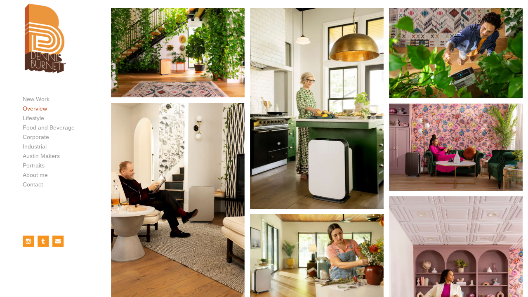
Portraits (34, 165)
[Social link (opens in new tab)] (28, 241)
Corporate (36, 137)
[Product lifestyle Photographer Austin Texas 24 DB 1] (178, 52)
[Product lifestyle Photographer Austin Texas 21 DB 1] (317, 108)
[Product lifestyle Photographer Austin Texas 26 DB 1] (456, 53)
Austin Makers (41, 156)
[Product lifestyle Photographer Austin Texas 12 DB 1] (456, 147)
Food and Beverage (49, 127)
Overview (35, 108)
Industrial (35, 146)
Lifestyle (33, 118)
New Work (36, 99)
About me (35, 175)
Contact (33, 184)
